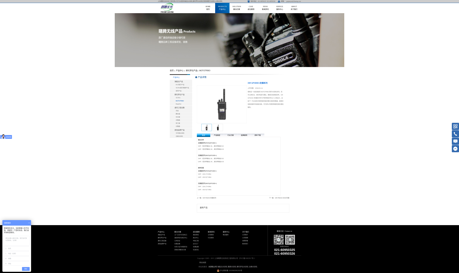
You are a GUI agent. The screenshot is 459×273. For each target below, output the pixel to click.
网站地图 (202, 262)
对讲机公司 (212, 267)
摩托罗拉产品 (191, 71)
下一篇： (279, 198)
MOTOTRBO (204, 71)
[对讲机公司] (167, 4)
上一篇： (206, 198)
